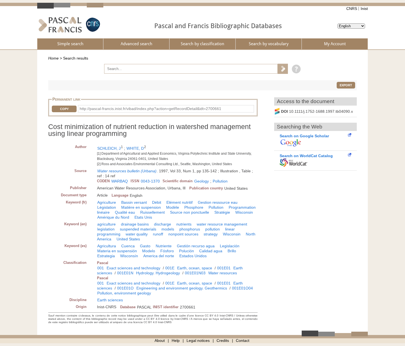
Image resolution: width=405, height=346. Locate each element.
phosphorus (189, 229)
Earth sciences (110, 300)
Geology (201, 181)
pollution (212, 229)
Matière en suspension (141, 207)
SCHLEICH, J (109, 148)
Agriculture (106, 202)
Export (346, 85)
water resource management (222, 224)
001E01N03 (195, 273)
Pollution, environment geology (124, 293)
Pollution (220, 181)
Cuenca (128, 246)
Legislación (229, 246)
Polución (186, 251)
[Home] (60, 25)
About (160, 340)
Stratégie (222, 212)
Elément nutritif (179, 202)
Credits (223, 340)
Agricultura (106, 246)
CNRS (351, 8)
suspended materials (138, 229)
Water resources (222, 273)
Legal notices (198, 340)
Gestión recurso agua (196, 246)
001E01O (125, 288)
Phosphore (193, 207)
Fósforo (167, 251)
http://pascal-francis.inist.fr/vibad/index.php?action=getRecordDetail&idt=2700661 (150, 108)
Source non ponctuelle (189, 212)
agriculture (106, 224)
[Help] (295, 68)
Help (176, 340)
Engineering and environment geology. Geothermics (181, 288)
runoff (158, 234)
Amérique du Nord (113, 217)
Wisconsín (129, 256)
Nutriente (164, 246)
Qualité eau (125, 212)
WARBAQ (119, 181)
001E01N (125, 273)
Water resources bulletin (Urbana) (126, 171)
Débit (156, 202)
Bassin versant (134, 202)
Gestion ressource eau (217, 202)
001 (100, 268)
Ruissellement (152, 212)
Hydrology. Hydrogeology (158, 273)
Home (53, 58)
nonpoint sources (183, 234)
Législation (106, 207)
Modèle (172, 207)
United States (128, 239)
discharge (162, 224)
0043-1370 (150, 181)
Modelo (148, 251)
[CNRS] (92, 25)
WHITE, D (135, 148)
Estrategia (106, 256)
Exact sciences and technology (133, 268)
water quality (137, 234)
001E (169, 268)
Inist (364, 8)
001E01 (224, 268)
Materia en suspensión (117, 251)
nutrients (183, 224)
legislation (106, 229)
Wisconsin (244, 212)
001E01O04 (242, 288)
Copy (64, 109)
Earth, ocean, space (194, 268)
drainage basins (135, 224)
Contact (242, 340)
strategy (211, 234)
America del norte (158, 256)
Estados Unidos (193, 256)
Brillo (232, 251)
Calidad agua (210, 251)
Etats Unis (143, 217)
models (167, 229)
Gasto (145, 246)
